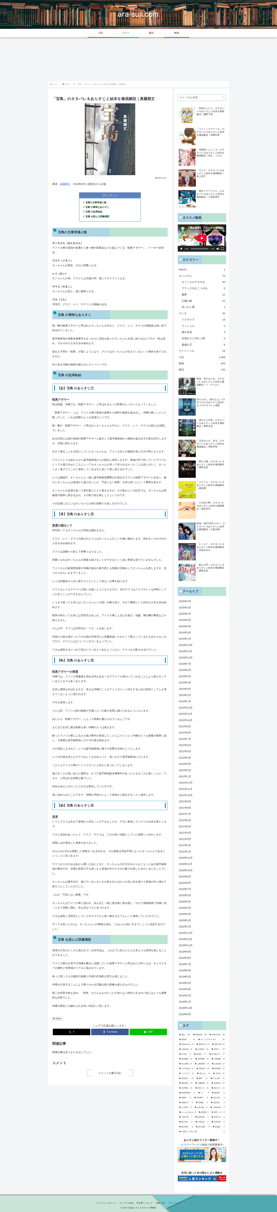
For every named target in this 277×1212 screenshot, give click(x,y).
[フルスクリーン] (222, 248)
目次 (105, 195)
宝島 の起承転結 (94, 211)
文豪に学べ (161, 1203)
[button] (223, 97)
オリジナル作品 (126, 1203)
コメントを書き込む (110, 1073)
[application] (202, 238)
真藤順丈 (65, 184)
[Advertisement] (138, 59)
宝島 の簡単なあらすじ (97, 207)
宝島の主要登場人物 (96, 202)
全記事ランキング (144, 1203)
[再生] (181, 248)
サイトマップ (175, 1203)
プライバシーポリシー (106, 1203)
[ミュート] (217, 248)
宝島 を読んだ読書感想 (97, 216)
